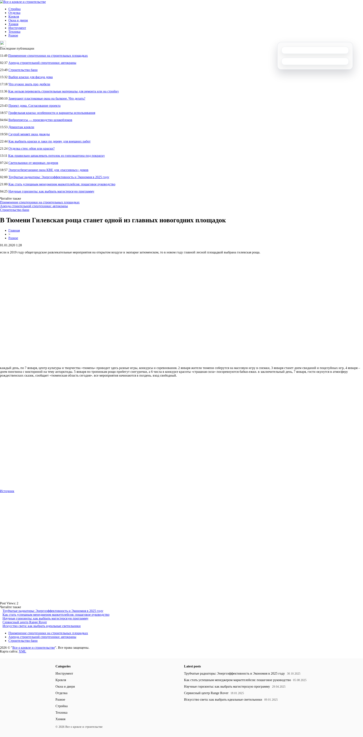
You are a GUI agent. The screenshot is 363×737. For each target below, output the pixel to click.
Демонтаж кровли (21, 127)
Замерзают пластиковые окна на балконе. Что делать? (46, 98)
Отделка (14, 13)
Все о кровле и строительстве (33, 647)
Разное (13, 35)
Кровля (13, 16)
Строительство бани (23, 70)
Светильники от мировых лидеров (33, 163)
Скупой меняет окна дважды (29, 134)
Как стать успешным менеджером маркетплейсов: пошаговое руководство (61, 184)
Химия (13, 24)
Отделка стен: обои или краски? (31, 148)
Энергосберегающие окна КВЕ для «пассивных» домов (48, 170)
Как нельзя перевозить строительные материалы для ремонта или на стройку (63, 91)
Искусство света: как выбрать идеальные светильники (42, 626)
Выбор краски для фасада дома (30, 77)
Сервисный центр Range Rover (25, 622)
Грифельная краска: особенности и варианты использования (51, 113)
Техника (14, 31)
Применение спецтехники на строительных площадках (48, 55)
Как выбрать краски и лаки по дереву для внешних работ (49, 141)
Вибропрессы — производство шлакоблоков (40, 120)
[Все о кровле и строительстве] (23, 2)
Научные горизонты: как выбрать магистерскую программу (51, 191)
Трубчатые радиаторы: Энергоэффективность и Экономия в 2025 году (58, 177)
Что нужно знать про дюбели (29, 84)
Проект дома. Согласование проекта (34, 105)
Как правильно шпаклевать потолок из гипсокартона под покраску (56, 155)
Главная (14, 230)
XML (22, 651)
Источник (7, 491)
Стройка (14, 9)
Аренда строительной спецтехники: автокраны (42, 63)
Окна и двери (18, 20)
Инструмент (17, 28)
